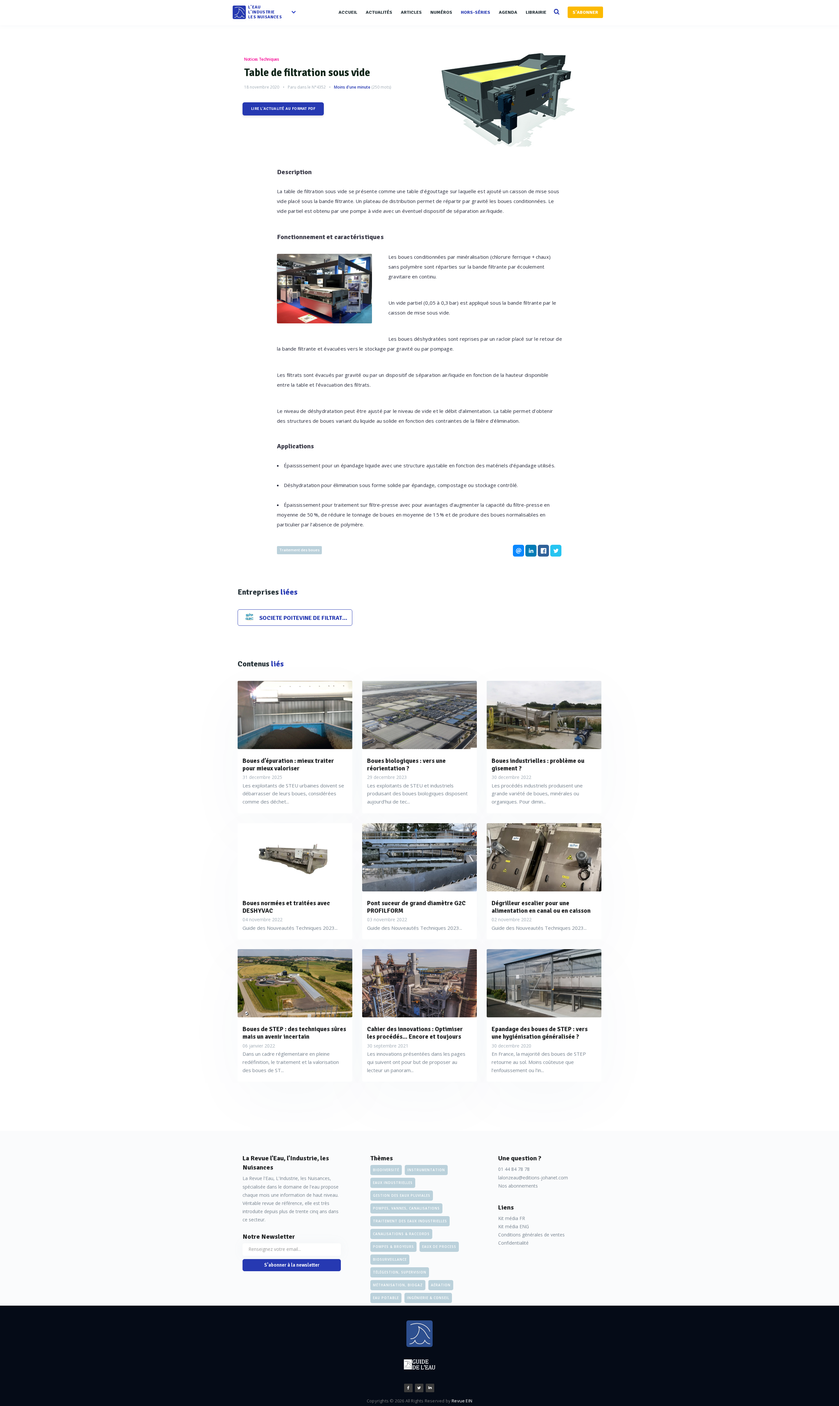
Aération (441, 1285)
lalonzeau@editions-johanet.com (533, 1177)
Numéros (441, 12)
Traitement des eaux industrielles (410, 1221)
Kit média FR (511, 1218)
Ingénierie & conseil (428, 1297)
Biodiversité (386, 1170)
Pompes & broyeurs (393, 1246)
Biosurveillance (390, 1259)
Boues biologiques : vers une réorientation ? (406, 764)
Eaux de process (439, 1246)
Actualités (379, 12)
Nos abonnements (518, 1186)
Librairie (536, 12)
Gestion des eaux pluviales (401, 1195)
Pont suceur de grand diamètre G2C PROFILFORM (416, 907)
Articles (411, 12)
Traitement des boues (299, 549)
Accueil (348, 12)
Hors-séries (475, 12)
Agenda (508, 12)
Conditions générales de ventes (531, 1235)
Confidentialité (513, 1243)
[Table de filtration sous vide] (512, 97)
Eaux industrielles (393, 1182)
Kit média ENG (513, 1226)
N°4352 (319, 87)
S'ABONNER (585, 12)
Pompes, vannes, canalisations (406, 1208)
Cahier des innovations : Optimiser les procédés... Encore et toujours (415, 1033)
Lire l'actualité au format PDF (283, 108)
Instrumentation (426, 1170)
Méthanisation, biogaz (398, 1285)
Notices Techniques (261, 59)
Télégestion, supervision (399, 1272)
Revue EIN (462, 1401)
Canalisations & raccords (401, 1234)
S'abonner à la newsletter (292, 1265)
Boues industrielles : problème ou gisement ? (538, 764)
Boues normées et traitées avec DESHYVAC (286, 907)
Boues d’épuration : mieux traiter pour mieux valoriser (288, 764)
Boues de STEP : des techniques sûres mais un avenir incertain (294, 1033)
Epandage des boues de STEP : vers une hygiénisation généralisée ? (540, 1033)
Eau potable (386, 1297)
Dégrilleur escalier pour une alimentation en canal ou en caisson (541, 907)
